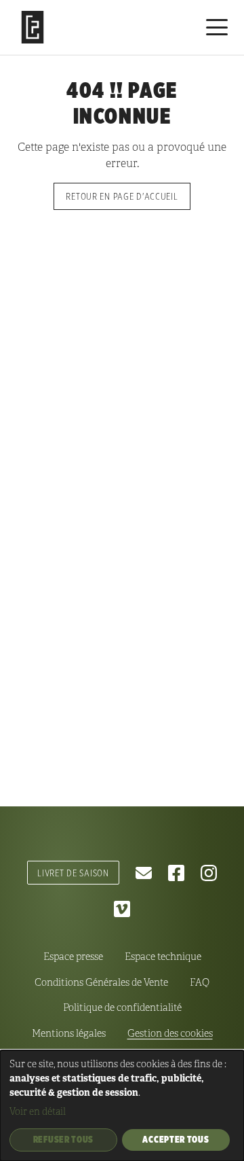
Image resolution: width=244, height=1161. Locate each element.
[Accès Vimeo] (122, 909)
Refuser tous (63, 1139)
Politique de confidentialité (122, 1007)
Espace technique (163, 956)
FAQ (199, 982)
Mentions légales (69, 1033)
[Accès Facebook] (176, 873)
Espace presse (73, 956)
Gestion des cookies (170, 1033)
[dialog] (122, 1105)
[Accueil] (32, 27)
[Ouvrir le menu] (217, 27)
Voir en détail (37, 1112)
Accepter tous (175, 1139)
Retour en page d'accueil (122, 196)
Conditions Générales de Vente (101, 982)
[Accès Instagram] (209, 873)
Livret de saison (72, 872)
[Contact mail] (144, 873)
